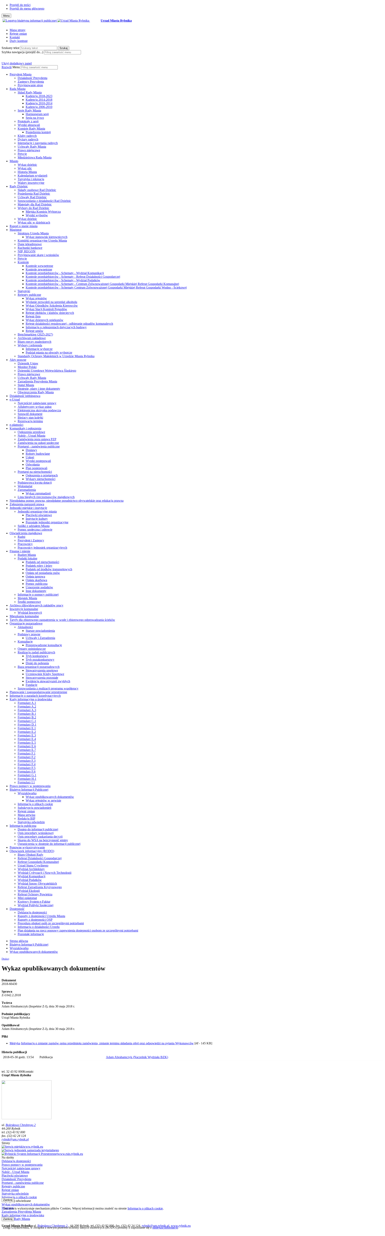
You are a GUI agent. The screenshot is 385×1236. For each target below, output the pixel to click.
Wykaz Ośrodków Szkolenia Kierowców (52, 305)
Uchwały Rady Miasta (32, 146)
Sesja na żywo (35, 117)
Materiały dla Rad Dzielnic (35, 204)
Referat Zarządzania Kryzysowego (40, 887)
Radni (21, 536)
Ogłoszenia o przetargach (42, 475)
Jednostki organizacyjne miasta (37, 511)
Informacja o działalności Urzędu (39, 927)
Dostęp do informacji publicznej (38, 829)
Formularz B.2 (27, 717)
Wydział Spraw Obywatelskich (37, 883)
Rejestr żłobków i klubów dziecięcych (50, 312)
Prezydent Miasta (20, 74)
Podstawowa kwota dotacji (35, 482)
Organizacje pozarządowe (26, 623)
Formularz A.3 (27, 710)
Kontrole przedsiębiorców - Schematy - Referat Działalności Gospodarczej (73, 276)
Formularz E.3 (27, 735)
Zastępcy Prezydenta (31, 81)
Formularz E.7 (27, 750)
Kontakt (15, 37)
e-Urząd (15, 399)
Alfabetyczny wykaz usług (35, 406)
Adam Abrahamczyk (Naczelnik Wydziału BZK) (137, 1057)
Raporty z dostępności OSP (35, 919)
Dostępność (17, 908)
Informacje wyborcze (39, 349)
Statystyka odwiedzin (31, 822)
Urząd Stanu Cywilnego (33, 865)
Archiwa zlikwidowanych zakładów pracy (36, 605)
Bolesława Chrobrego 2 (21, 1125)
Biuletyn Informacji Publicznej (29, 789)
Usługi (30, 457)
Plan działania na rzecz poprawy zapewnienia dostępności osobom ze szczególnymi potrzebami (78, 930)
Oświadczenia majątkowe (26, 533)
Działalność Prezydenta (32, 78)
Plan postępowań (36, 468)
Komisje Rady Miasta (31, 128)
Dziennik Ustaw (28, 363)
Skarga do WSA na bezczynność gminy (43, 840)
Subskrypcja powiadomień (34, 807)
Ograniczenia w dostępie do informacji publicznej (49, 843)
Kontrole (23, 262)
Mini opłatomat (27, 898)
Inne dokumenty (36, 591)
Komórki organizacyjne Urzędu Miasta (42, 240)
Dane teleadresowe (30, 244)
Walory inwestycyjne (31, 182)
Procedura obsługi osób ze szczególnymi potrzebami (51, 923)
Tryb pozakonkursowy (40, 659)
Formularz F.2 (26, 757)
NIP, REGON (26, 251)
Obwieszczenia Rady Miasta (36, 392)
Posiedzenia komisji (38, 132)
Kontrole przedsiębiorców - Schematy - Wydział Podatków (63, 280)
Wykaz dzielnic (27, 164)
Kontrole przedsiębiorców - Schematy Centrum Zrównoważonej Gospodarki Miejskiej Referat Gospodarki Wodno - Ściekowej (106, 287)
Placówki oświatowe (39, 515)
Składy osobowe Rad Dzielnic (37, 190)
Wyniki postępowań (38, 461)
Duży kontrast (18, 41)
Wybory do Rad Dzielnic (33, 208)
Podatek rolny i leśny (39, 565)
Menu (16, 67)
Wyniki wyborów (37, 215)
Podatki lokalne (27, 558)
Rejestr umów (34, 331)
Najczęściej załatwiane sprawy (37, 403)
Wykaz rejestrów (36, 298)
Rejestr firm (33, 316)
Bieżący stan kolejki (30, 417)
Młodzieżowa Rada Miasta (35, 157)
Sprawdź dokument (30, 414)
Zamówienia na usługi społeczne (38, 443)
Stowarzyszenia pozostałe (42, 677)
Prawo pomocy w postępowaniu (30, 786)
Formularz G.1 (27, 775)
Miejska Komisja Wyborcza (43, 211)
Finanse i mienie (20, 551)
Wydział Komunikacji (31, 876)
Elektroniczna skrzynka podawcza (39, 410)
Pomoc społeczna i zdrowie (35, 529)
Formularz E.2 (27, 731)
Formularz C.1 (27, 721)
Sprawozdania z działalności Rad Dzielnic (44, 200)
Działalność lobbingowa (25, 396)
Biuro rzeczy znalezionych (34, 341)
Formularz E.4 (27, 739)
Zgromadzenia (27, 489)
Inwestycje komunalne (24, 609)
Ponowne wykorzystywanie (27, 847)
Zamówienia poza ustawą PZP (37, 439)
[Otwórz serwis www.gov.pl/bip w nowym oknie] (30, 20)
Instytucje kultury (37, 518)
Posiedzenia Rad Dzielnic (34, 193)
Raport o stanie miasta (23, 226)
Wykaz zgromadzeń (38, 493)
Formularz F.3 (26, 760)
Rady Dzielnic (19, 186)
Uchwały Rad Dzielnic (32, 197)
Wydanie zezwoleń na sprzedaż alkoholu (51, 302)
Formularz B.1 (27, 713)
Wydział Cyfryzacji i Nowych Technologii (44, 872)
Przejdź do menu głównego (27, 8)
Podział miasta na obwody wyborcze (49, 352)
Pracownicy (25, 544)
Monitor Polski (27, 367)
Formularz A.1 (27, 703)
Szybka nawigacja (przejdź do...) (22, 52)
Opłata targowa (35, 576)
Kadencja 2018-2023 (39, 96)
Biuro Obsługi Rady (30, 854)
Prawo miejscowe (29, 150)
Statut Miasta (26, 385)
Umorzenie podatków (39, 587)
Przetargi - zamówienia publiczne (39, 446)
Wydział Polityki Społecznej (35, 905)
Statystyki (24, 291)
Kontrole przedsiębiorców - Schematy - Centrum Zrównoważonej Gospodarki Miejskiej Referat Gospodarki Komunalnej (102, 284)
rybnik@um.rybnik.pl (15, 1139)
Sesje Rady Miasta (29, 110)
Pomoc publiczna (37, 583)
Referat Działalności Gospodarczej (40, 858)
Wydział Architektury (31, 869)
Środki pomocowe (29, 601)
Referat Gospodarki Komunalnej (38, 862)
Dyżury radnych (28, 139)
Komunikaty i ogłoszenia (25, 428)
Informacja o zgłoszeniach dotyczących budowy (56, 327)
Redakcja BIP (26, 818)
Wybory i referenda (30, 345)
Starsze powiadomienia (40, 630)
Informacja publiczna (23, 825)
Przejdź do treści (20, 5)
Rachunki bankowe (30, 247)
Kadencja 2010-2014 (39, 103)
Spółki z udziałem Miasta (34, 526)
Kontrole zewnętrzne (39, 269)
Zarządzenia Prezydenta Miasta (37, 381)
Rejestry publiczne (29, 294)
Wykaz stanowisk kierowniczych (46, 237)
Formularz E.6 (27, 746)
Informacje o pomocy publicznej (38, 594)
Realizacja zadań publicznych (36, 652)
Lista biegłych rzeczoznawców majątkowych (46, 497)
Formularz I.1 (26, 782)
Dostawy (31, 450)
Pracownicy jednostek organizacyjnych (42, 547)
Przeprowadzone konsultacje (44, 645)
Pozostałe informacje (31, 934)
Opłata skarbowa (36, 580)
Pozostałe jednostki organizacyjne (47, 522)
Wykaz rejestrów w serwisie (43, 800)
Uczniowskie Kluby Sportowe (45, 674)
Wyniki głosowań (29, 125)
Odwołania (33, 464)
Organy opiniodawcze (32, 648)
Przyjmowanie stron (30, 85)
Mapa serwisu (26, 815)
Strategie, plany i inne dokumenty (39, 388)
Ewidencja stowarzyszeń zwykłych (48, 681)
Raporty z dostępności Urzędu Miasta (41, 916)
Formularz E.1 (27, 728)
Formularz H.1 (27, 778)
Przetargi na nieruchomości (35, 471)
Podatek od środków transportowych (49, 569)
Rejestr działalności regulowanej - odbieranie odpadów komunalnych (69, 323)
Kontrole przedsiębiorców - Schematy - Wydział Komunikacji (65, 273)
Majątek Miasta (27, 598)
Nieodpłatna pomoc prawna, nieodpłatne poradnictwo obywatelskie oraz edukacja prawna (67, 500)
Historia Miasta (27, 172)
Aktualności (25, 627)
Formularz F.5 (26, 768)
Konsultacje (25, 641)
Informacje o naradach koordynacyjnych (35, 695)
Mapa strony (17, 30)
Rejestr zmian (18, 33)
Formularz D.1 (27, 724)
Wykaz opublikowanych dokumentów (50, 797)
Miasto (14, 161)
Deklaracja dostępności (32, 912)
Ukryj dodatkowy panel (17, 63)
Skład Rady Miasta (30, 92)
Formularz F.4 (26, 764)
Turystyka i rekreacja (31, 179)
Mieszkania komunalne (24, 616)
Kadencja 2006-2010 (39, 107)
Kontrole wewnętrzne (39, 266)
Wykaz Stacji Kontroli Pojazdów (46, 309)
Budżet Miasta (27, 554)
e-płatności (16, 424)
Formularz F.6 (26, 771)
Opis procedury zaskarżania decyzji (40, 836)
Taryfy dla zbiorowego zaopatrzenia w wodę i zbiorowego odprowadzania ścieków (62, 620)
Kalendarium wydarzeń (32, 175)
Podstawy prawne (29, 634)
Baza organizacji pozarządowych (39, 666)
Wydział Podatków (30, 880)
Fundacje (31, 685)
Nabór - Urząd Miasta (31, 435)
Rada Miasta (17, 89)
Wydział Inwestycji (30, 612)
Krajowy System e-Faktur (34, 901)
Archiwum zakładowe (32, 338)
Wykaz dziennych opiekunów (44, 320)
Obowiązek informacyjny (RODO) (32, 851)
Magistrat (15, 229)
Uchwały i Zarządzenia (40, 638)
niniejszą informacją (165, 1227)
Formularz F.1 (26, 753)
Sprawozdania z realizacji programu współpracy (48, 688)
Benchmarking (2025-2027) (35, 334)
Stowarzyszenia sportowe (42, 670)
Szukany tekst (10, 48)
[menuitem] (196, 80)
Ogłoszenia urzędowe (31, 432)
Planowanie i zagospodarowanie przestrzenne (38, 692)
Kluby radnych (27, 135)
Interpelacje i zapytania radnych (38, 143)
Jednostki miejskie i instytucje (28, 508)
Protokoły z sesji (28, 121)
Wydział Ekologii (29, 890)
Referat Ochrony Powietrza (35, 894)
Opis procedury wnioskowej (36, 833)
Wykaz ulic (25, 168)
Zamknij (7, 1199)
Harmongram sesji (37, 114)
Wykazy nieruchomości (40, 479)
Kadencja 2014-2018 (39, 99)
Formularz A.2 (27, 706)
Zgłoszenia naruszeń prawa (27, 504)
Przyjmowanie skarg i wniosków (38, 255)
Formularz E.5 (27, 742)
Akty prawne (18, 359)
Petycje (22, 154)
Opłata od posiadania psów (43, 573)
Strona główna (19, 941)
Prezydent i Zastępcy (31, 540)
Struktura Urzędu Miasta (33, 233)
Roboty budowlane (38, 453)
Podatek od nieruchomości (42, 562)
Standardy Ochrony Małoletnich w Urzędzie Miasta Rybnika (56, 356)
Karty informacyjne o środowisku (31, 699)
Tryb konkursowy (37, 656)
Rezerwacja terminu (30, 421)
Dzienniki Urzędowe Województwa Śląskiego (47, 370)
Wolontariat (25, 486)
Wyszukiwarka (27, 793)
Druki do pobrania (37, 663)
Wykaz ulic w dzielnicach (34, 222)
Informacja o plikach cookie (35, 804)
